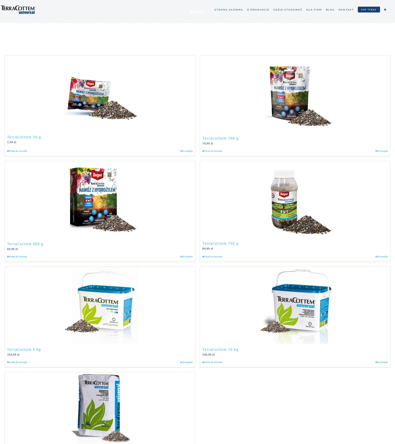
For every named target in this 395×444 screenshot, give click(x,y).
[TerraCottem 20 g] (100, 93)
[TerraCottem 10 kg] (295, 305)
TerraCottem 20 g (24, 137)
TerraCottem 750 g (220, 243)
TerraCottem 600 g (25, 244)
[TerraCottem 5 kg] (100, 305)
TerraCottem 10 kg (220, 349)
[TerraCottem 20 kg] (100, 408)
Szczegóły (188, 151)
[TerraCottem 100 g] (295, 94)
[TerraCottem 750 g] (295, 199)
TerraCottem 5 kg (24, 349)
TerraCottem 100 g (220, 138)
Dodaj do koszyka (18, 151)
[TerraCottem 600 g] (100, 199)
